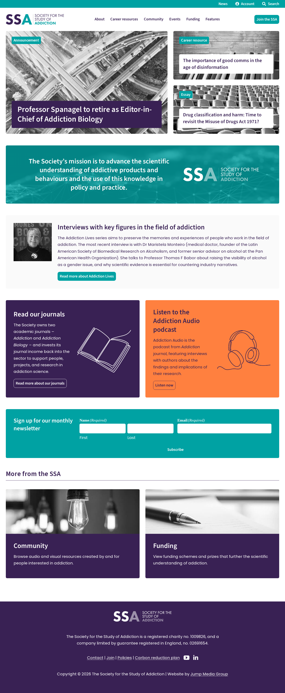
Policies (124, 657)
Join (110, 657)
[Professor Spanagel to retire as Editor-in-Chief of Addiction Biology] (87, 82)
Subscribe (175, 449)
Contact (95, 657)
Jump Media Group (209, 674)
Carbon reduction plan (157, 657)
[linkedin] (195, 657)
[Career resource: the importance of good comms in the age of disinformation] (226, 55)
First (83, 437)
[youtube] (186, 658)
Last (131, 437)
